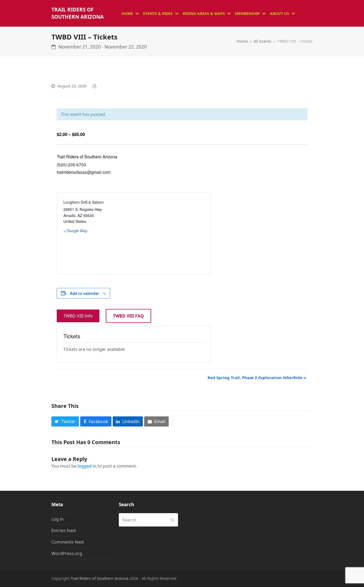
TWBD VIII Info (78, 316)
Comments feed (67, 542)
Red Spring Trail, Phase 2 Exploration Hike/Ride (257, 377)
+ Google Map (75, 230)
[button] (65, 421)
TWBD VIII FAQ (128, 316)
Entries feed (63, 530)
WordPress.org (66, 553)
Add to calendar (84, 293)
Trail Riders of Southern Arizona (77, 13)
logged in (87, 466)
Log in (57, 519)
